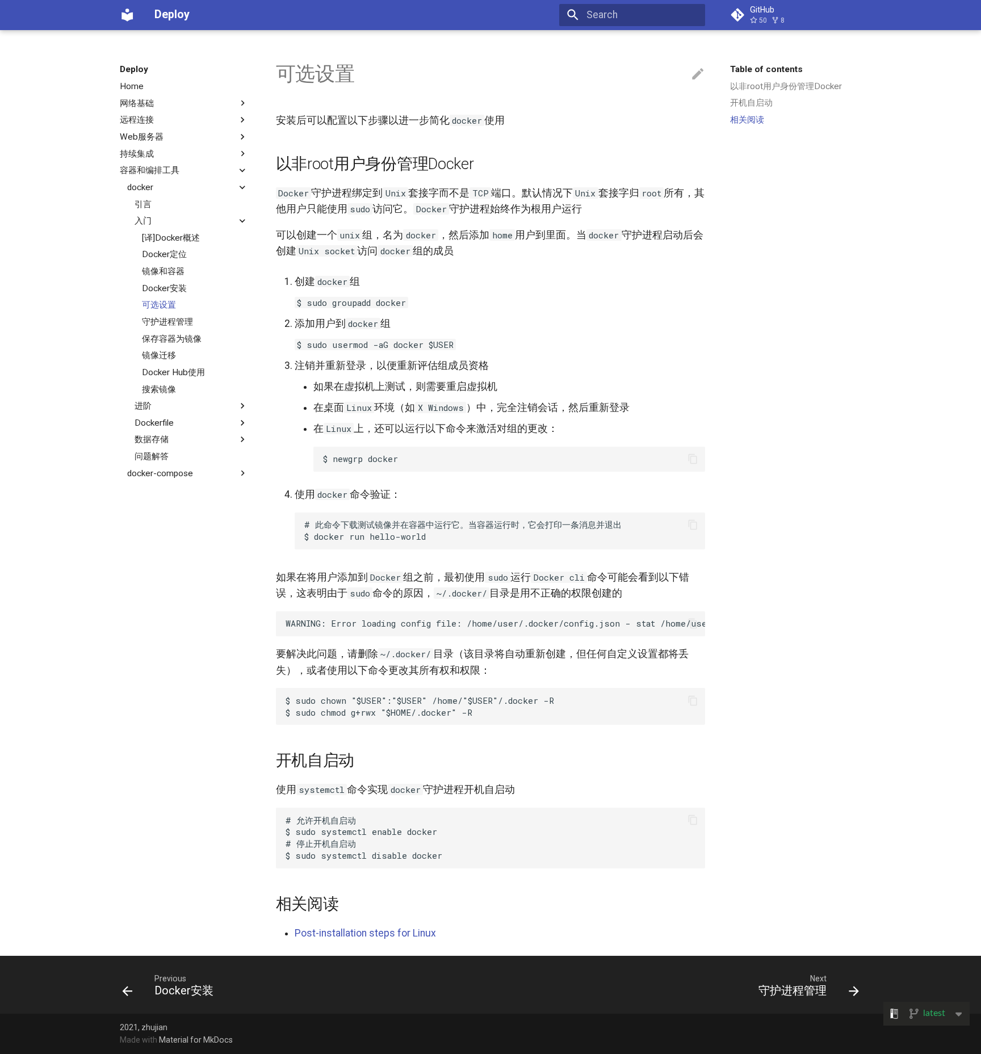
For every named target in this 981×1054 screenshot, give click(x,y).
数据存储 (152, 439)
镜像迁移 (159, 355)
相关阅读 (747, 120)
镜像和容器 (163, 271)
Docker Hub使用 (173, 372)
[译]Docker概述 (171, 238)
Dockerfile (154, 423)
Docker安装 (164, 288)
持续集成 (137, 153)
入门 (143, 221)
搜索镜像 (159, 389)
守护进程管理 (167, 322)
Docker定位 (164, 254)
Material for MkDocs (196, 1039)
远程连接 (137, 120)
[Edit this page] (697, 74)
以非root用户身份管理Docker (786, 86)
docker (140, 187)
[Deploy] (127, 14)
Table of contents (766, 69)
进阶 (143, 406)
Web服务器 (142, 137)
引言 (143, 204)
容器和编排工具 (149, 170)
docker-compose (160, 473)
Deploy (134, 69)
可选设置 (159, 305)
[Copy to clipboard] (692, 458)
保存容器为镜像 (172, 338)
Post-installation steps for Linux (365, 933)
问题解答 (152, 456)
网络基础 (137, 103)
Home (132, 86)
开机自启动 (751, 103)
